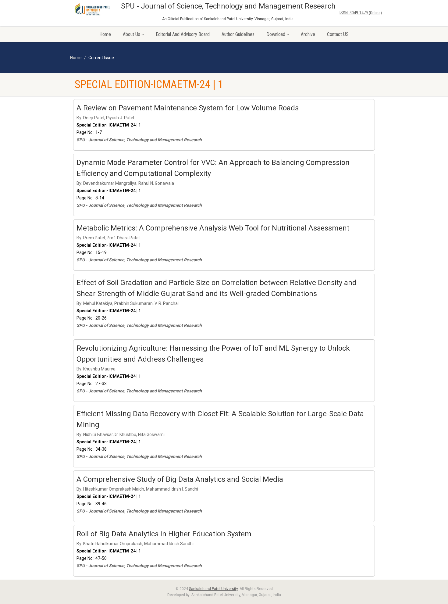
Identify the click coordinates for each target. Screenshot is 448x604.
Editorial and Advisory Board (183, 34)
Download (275, 34)
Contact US (338, 34)
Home (105, 34)
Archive (308, 34)
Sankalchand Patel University (213, 589)
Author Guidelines (238, 34)
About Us (131, 34)
